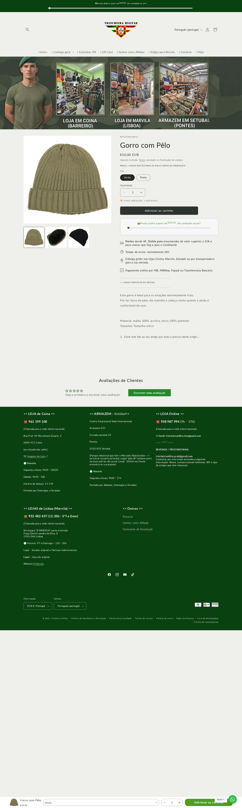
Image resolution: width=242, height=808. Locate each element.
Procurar (128, 516)
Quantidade (126, 185)
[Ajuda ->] (232, 799)
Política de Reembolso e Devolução (88, 618)
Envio (142, 160)
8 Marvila (38, 563)
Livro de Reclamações (207, 618)
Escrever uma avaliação (149, 393)
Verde (127, 177)
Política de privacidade (120, 618)
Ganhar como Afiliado (136, 523)
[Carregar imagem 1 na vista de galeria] (34, 237)
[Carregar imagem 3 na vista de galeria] (78, 237)
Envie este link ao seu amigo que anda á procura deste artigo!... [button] (161, 336)
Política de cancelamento (206, 622)
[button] (27, 30)
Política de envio (164, 618)
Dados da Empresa (185, 618)
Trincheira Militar (59, 618)
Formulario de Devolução (138, 529)
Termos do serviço (144, 618)
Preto (143, 177)
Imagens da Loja (36, 456)
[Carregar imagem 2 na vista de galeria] (56, 237)
